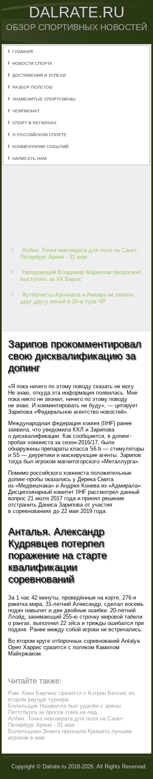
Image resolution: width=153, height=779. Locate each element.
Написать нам (29, 158)
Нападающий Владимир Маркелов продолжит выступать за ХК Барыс (80, 275)
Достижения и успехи (39, 75)
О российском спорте (39, 134)
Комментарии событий (40, 146)
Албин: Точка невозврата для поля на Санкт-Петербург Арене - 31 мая (79, 253)
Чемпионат (26, 111)
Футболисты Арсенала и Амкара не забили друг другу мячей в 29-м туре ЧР (76, 298)
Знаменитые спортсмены (44, 99)
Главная (22, 51)
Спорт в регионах (34, 122)
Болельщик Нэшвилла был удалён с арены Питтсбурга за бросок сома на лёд (64, 709)
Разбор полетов (32, 87)
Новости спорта (32, 63)
